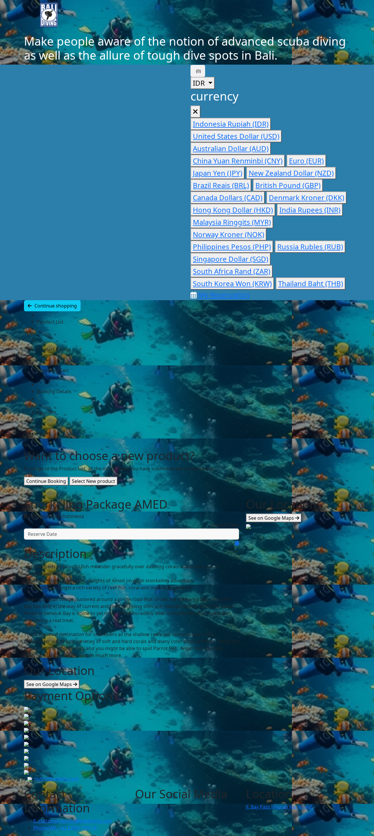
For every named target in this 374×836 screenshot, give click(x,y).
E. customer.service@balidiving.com (72, 821)
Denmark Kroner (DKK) (306, 197)
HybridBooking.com (56, 778)
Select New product (93, 481)
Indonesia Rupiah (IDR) (231, 124)
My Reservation (224, 295)
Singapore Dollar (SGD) (230, 259)
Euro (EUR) (306, 160)
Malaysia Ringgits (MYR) (232, 222)
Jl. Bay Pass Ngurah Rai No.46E (279, 807)
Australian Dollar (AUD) (231, 148)
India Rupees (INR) (309, 210)
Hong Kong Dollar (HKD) (233, 210)
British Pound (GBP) (288, 185)
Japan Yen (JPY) (217, 173)
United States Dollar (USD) (236, 136)
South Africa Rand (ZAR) (231, 271)
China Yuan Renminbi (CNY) (238, 160)
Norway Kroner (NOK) (228, 234)
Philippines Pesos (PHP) (232, 246)
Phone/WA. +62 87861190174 (65, 828)
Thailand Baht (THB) (310, 283)
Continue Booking (46, 481)
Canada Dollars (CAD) (227, 197)
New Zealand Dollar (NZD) (291, 173)
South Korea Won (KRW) (232, 283)
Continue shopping (55, 306)
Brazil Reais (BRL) (221, 185)
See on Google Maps (49, 684)
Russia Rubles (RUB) (310, 246)
